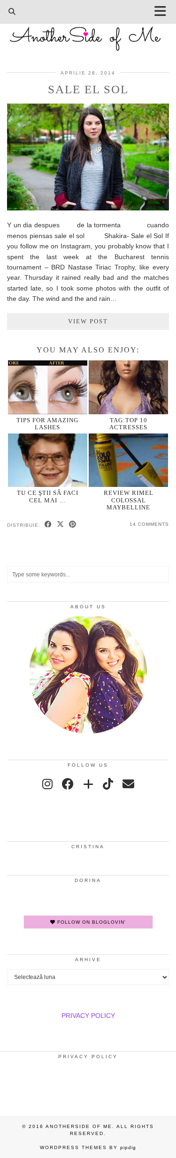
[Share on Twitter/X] (60, 525)
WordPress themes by (88, 1147)
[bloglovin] (88, 784)
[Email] (128, 784)
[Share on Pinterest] (73, 525)
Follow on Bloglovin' (90, 922)
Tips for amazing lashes (47, 424)
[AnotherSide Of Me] (88, 33)
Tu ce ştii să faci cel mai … (47, 496)
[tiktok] (108, 784)
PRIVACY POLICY (88, 1015)
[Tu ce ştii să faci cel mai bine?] (47, 460)
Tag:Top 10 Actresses (128, 424)
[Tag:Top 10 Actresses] (128, 387)
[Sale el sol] (88, 208)
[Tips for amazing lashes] (47, 387)
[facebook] (68, 784)
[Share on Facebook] (48, 525)
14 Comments (149, 524)
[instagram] (47, 784)
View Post (88, 321)
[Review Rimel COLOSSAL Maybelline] (128, 460)
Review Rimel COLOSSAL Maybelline (128, 500)
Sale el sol (88, 89)
